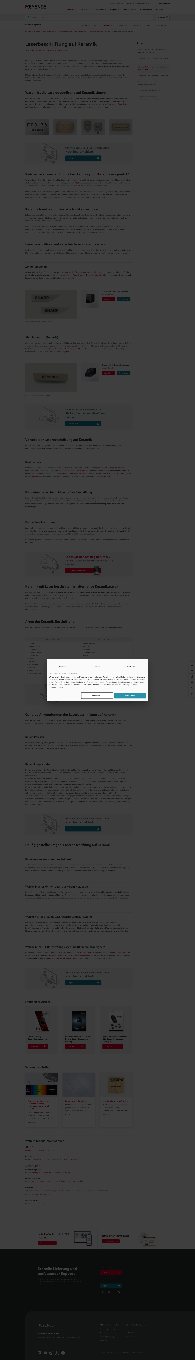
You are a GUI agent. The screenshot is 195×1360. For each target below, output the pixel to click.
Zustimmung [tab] (64, 667)
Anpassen (96, 695)
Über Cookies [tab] (131, 667)
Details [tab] (97, 667)
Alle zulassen (130, 695)
